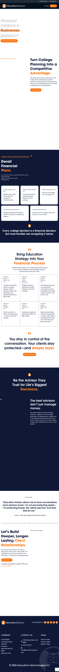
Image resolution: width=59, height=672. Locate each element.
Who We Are (53, 1)
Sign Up (52, 5)
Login (47, 5)
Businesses (10, 30)
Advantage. (40, 73)
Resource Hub (43, 1)
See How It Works (6, 566)
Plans (6, 170)
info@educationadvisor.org (29, 651)
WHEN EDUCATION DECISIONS (15, 157)
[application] (55, 5)
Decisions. (29, 389)
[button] (9, 40)
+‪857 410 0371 (27, 645)
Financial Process (29, 263)
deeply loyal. (43, 348)
